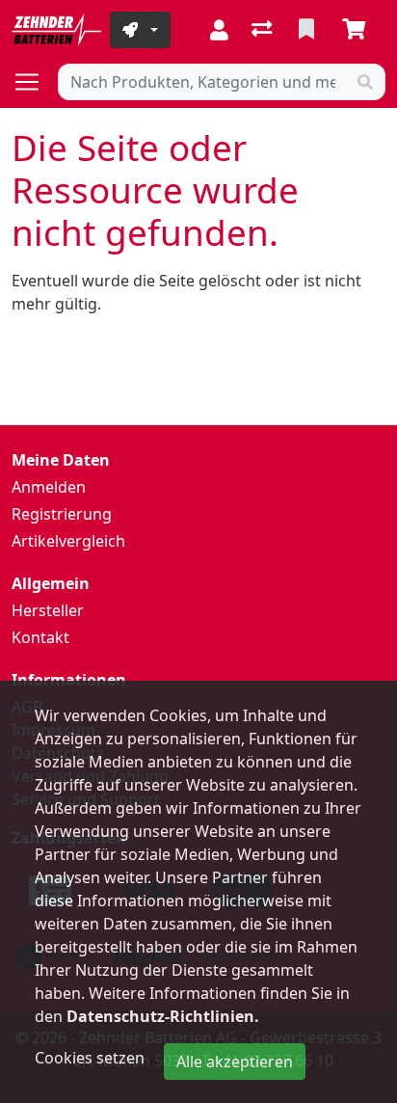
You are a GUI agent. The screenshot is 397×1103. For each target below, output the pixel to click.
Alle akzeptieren (234, 1061)
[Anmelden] (219, 29)
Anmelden (49, 487)
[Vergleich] (263, 30)
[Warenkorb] (357, 30)
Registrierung (62, 514)
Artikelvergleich (68, 541)
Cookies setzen (90, 1057)
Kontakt (40, 637)
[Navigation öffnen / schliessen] (35, 82)
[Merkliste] (308, 30)
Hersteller (48, 610)
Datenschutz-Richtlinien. (162, 1016)
